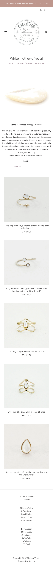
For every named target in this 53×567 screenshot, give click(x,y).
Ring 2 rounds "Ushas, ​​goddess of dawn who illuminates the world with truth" (26, 289)
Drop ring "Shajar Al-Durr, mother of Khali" (27, 351)
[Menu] (5, 32)
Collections (19, 63)
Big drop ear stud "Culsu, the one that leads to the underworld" (26, 473)
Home (10, 63)
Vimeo (28, 541)
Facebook (27, 529)
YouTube (28, 538)
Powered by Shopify (26, 561)
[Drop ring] (26, 199)
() (43, 10)
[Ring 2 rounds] (26, 262)
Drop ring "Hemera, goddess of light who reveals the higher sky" (26, 226)
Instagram (27, 535)
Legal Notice (26, 514)
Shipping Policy (26, 508)
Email (27, 544)
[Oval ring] (26, 386)
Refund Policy (26, 511)
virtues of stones (26, 496)
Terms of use (26, 517)
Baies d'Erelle (34, 558)
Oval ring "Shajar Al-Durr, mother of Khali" (26, 412)
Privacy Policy (26, 520)
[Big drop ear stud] (26, 446)
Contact (26, 499)
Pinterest (28, 532)
